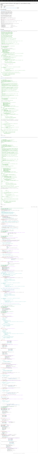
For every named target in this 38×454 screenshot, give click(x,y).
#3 (11, 137)
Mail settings (36, 0)
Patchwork (1, 0)
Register (33, 0)
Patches (8, 0)
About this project (15, 0)
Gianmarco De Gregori (3, 10)
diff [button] (33, 3)
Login (31, 0)
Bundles (11, 0)
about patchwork (23, 453)
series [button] (36, 3)
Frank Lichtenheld (2, 30)
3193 (31, 3)
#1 (10, 30)
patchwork (14, 453)
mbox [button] (34, 3)
